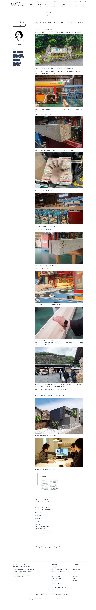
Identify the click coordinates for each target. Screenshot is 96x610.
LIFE (14, 52)
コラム (75, 1)
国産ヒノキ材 (16, 57)
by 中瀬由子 (19, 44)
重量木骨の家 (16, 65)
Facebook (39, 515)
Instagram (39, 512)
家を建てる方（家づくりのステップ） (61, 571)
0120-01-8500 (42, 528)
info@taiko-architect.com (22, 574)
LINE (38, 521)
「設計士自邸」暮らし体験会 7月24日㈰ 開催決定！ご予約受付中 (52, 395)
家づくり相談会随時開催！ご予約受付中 (46, 435)
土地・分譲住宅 (40, 1)
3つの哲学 (54, 564)
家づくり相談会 (55, 1)
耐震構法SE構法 (17, 62)
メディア (66, 1)
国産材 (22, 57)
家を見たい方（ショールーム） (59, 569)
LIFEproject (19, 52)
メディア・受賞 (76, 569)
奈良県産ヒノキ (17, 60)
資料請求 (54, 580)
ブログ (71, 1)
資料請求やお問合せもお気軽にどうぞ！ (46, 469)
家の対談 (80, 1)
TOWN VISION (48, 1)
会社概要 (85, 1)
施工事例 (54, 567)
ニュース (61, 1)
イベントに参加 (56, 574)
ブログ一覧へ (48, 547)
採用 (74, 578)
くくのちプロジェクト (18, 54)
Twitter (38, 518)
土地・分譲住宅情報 (57, 578)
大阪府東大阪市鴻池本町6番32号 (27, 569)
